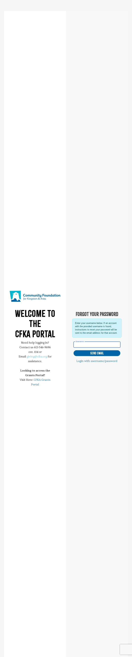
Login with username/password (96, 361)
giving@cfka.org (37, 356)
